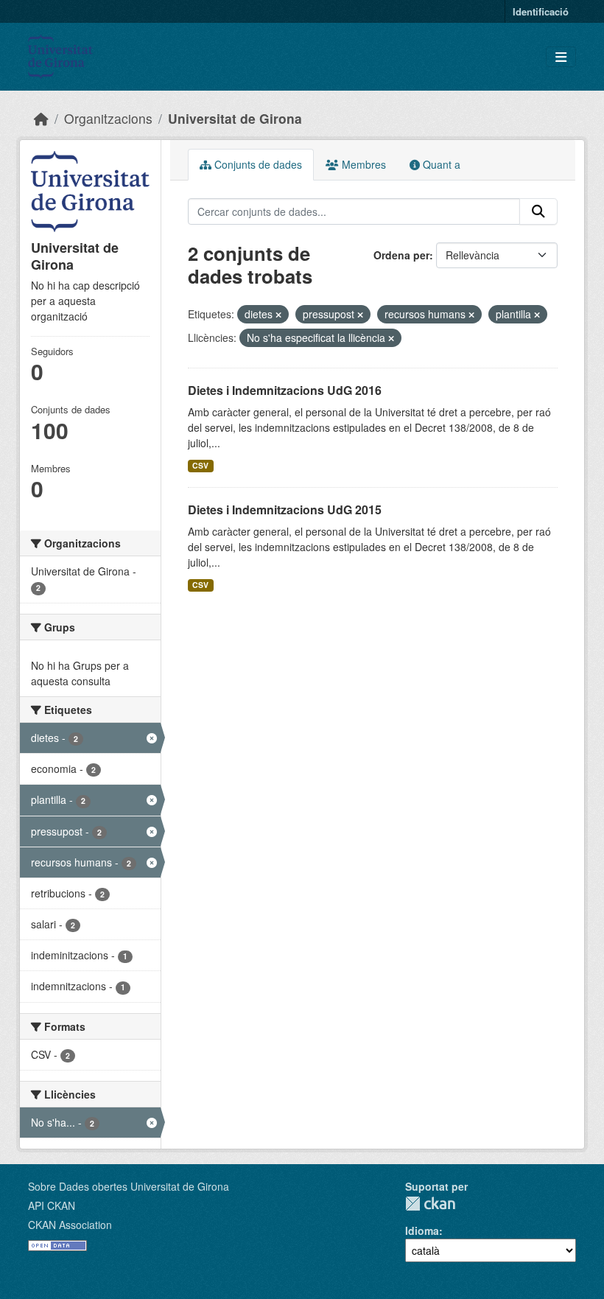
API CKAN (51, 1205)
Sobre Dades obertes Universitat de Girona (128, 1186)
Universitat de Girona (235, 118)
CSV (200, 465)
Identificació (541, 11)
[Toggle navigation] (561, 57)
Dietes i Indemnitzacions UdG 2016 (285, 390)
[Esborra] (278, 315)
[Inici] (41, 118)
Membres (362, 164)
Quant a (440, 164)
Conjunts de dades (256, 164)
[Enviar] (538, 211)
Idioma (422, 1230)
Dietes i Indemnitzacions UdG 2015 (285, 509)
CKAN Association (70, 1224)
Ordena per (401, 255)
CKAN (430, 1203)
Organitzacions (108, 118)
